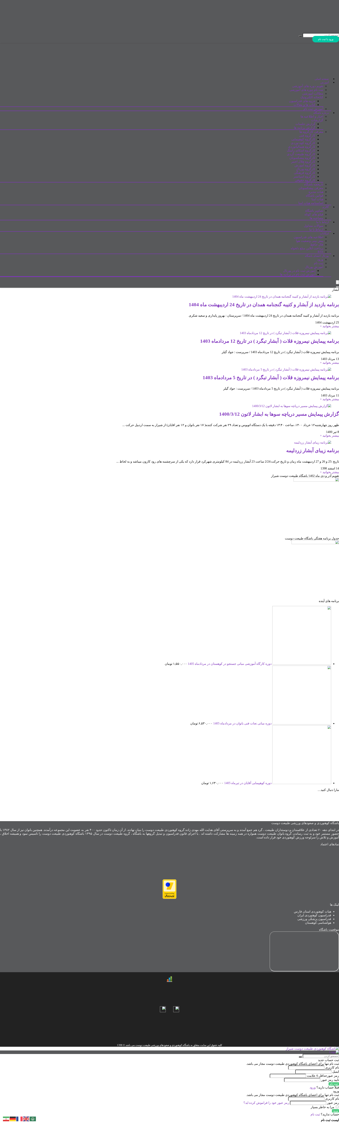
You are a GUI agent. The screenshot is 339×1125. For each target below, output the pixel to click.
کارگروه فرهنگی (304, 172)
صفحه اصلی (321, 78)
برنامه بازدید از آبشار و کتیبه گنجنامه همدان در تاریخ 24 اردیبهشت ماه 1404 (264, 304)
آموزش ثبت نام (313, 108)
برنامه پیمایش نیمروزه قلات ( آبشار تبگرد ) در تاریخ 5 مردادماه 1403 (271, 377)
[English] (26, 1118)
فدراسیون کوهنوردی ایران (314, 915)
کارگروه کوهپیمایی (303, 139)
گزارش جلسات (305, 124)
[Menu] (337, 282)
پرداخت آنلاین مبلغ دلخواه (307, 248)
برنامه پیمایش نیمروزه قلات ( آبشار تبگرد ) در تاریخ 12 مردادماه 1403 (269, 341)
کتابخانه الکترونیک (311, 97)
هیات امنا (317, 199)
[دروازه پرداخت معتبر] (169, 897)
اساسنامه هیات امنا (310, 203)
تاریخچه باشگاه (313, 184)
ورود (320, 259)
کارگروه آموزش (304, 165)
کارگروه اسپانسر (304, 176)
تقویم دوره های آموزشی (307, 86)
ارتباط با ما (322, 222)
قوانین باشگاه (314, 195)
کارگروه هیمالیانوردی (301, 146)
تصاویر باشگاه (314, 210)
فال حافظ (316, 244)
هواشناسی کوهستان (318, 922)
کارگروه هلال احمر (303, 161)
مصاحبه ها (316, 218)
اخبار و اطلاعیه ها (312, 116)
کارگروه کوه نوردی (303, 143)
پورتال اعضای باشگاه (317, 255)
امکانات (324, 233)
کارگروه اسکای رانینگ (301, 150)
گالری (325, 207)
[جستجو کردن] (300, 36)
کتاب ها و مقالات (304, 104)
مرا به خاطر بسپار (323, 1107)
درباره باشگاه (321, 112)
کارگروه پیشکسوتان (302, 157)
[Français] (19, 1118)
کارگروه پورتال (305, 169)
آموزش (324, 82)
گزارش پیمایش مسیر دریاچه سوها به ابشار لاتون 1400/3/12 (279, 414)
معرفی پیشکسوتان (311, 188)
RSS (320, 251)
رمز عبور (323, 1075)
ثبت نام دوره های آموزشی (306, 89)
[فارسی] (6, 1118)
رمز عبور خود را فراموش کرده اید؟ (266, 1102)
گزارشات (317, 120)
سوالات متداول (313, 225)
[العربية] (33, 1118)
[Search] (337, 287)
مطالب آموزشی (312, 93)
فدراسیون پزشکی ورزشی (314, 919)
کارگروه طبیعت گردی (301, 154)
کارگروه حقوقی (305, 180)
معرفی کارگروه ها (311, 131)
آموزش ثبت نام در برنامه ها (297, 274)
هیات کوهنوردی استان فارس (312, 911)
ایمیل (335, 1071)
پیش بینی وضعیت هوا (309, 240)
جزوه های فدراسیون (302, 101)
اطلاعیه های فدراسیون (308, 237)
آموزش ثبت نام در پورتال (299, 270)
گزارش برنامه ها (304, 127)
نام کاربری (331, 1067)
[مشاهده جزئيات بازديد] (169, 981)
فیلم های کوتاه (313, 214)
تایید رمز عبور (330, 1079)
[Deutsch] (13, 1118)
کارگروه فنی (307, 135)
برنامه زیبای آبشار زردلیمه (312, 450)
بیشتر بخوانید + (329, 326)
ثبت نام (318, 263)
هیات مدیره (316, 191)
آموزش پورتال (314, 267)
